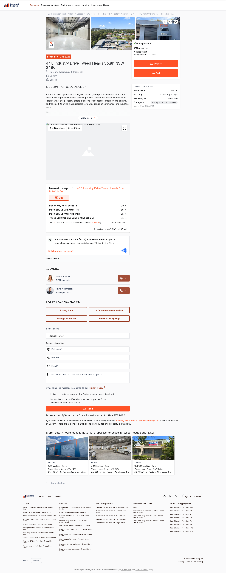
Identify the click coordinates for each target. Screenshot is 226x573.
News (77, 5)
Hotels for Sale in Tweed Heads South (37, 512)
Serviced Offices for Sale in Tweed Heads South (38, 542)
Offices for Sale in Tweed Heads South (37, 524)
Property (34, 5)
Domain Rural (36, 554)
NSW (88, 14)
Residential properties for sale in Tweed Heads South (148, 516)
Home (71, 14)
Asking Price (66, 310)
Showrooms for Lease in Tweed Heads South (74, 540)
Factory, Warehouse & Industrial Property (137, 420)
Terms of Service (141, 570)
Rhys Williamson (64, 288)
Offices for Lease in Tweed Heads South (74, 526)
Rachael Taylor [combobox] (56, 336)
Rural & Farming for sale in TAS (181, 528)
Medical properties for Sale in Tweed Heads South (39, 520)
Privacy (181, 562)
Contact (41, 496)
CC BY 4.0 (95, 222)
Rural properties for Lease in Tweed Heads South (75, 535)
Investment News (100, 5)
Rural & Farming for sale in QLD (181, 514)
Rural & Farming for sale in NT (181, 524)
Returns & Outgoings (109, 318)
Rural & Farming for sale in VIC (181, 511)
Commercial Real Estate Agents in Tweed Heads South (148, 511)
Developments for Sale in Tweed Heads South (38, 508)
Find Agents (67, 5)
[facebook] (164, 496)
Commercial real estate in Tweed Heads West (111, 511)
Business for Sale (50, 5)
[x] (176, 496)
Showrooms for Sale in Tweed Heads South (39, 538)
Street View (74, 128)
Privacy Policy (96, 388)
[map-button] (124, 128)
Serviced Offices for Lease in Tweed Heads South (75, 545)
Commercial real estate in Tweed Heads (111, 519)
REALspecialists (141, 48)
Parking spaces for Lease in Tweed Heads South (75, 550)
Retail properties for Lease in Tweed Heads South (75, 530)
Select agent (52, 328)
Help (49, 496)
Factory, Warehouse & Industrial (124, 14)
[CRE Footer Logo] (28, 496)
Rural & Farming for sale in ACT (181, 531)
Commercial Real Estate (11, 5)
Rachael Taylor (63, 276)
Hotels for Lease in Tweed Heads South (74, 512)
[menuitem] (36, 555)
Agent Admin (195, 496)
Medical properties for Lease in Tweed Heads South (74, 521)
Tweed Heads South (101, 14)
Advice (85, 5)
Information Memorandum (109, 310)
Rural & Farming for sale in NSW (182, 507)
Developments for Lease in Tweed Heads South (75, 508)
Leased (80, 14)
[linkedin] (170, 496)
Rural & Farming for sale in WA (181, 521)
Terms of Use (190, 562)
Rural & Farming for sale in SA (181, 518)
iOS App (58, 496)
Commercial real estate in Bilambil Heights (112, 507)
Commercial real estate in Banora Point (110, 516)
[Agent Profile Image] (50, 278)
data (54, 222)
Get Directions (57, 128)
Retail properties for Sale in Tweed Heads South (38, 528)
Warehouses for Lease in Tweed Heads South (74, 516)
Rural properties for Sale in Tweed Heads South (38, 533)
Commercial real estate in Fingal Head (110, 523)
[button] (68, 33)
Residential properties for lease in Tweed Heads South (148, 521)
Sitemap (200, 562)
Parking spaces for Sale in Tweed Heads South (38, 547)
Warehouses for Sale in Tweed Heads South (39, 516)
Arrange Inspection (66, 318)
